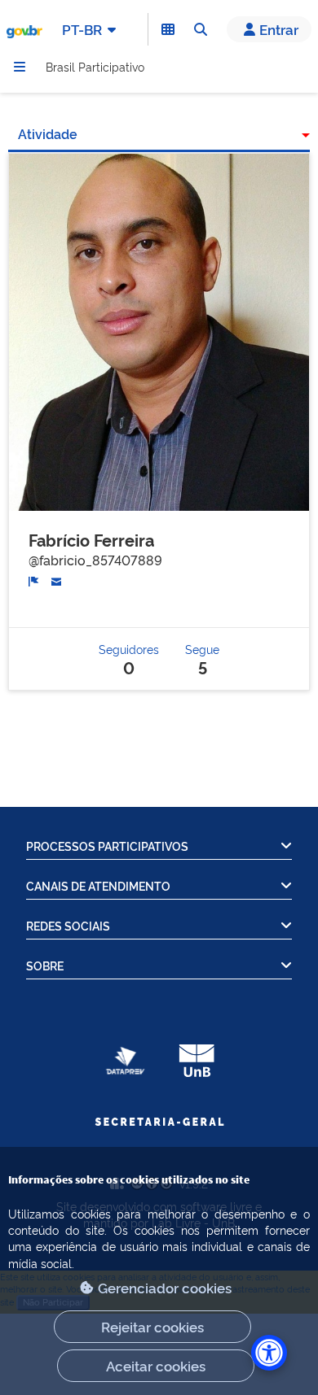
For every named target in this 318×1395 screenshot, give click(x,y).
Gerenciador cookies (165, 1287)
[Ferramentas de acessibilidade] (269, 1353)
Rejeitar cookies (152, 1326)
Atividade (47, 133)
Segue (202, 658)
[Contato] (56, 579)
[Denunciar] (34, 579)
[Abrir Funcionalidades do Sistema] (168, 29)
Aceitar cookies (155, 1365)
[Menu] (20, 67)
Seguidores (129, 658)
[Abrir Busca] (200, 29)
